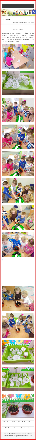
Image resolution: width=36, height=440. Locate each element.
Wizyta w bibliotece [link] (10, 428)
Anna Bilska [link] (7, 422)
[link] (34, 12)
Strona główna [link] (22, 22)
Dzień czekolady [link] (26, 428)
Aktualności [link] (27, 422)
